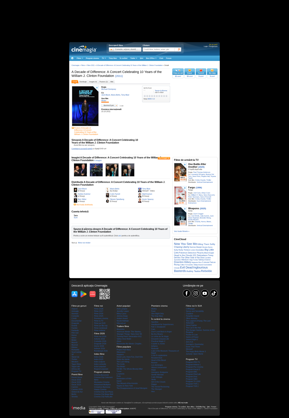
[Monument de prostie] (145, 96)
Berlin (73, 394)
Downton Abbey (182, 262)
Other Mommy (191, 318)
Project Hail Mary (124, 350)
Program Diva (191, 377)
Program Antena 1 (193, 365)
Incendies (200, 250)
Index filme (99, 354)
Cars (153, 329)
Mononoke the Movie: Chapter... (130, 344)
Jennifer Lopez (123, 311)
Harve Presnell (205, 197)
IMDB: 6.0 (151, 99)
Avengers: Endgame (159, 372)
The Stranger (156, 389)
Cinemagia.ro (84, 49)
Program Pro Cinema (194, 367)
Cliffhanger (190, 309)
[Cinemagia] (72, 58)
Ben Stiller (82, 199)
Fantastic (75, 330)
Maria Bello (114, 189)
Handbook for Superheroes (162, 324)
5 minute (205, 262)
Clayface (189, 314)
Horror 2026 (99, 346)
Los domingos (157, 365)
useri (178, 76)
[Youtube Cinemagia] (204, 293)
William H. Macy (197, 195)
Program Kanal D (193, 369)
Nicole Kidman (123, 321)
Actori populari (100, 367)
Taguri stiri (75, 367)
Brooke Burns (207, 247)
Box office (190, 407)
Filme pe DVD (100, 323)
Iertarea (154, 346)
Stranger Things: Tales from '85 (129, 334)
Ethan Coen (206, 193)
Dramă (202, 180)
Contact (106, 408)
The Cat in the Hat (193, 328)
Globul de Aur (77, 392)
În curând (123, 58)
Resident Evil (156, 358)
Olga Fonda (193, 260)
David (119, 381)
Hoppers (120, 354)
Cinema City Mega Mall (103, 394)
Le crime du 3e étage (160, 336)
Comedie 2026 (100, 341)
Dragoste (75, 323)
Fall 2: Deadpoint (158, 327)
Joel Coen (197, 193)
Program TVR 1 (192, 384)
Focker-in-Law (192, 335)
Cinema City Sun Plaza (103, 392)
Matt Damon (147, 194)
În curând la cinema (160, 319)
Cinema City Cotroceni (103, 377)
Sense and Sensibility (195, 311)
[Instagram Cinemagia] (195, 293)
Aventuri (74, 314)
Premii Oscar (76, 377)
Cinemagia (75, 65)
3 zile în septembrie (159, 355)
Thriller (208, 180)
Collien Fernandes (186, 265)
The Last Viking (123, 362)
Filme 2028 (98, 309)
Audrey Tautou (193, 271)
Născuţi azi (121, 323)
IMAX (96, 380)
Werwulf (189, 349)
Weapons (193, 208)
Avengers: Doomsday (195, 344)
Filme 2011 (91, 65)
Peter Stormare (193, 197)
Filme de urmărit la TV (186, 160)
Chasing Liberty (181, 247)
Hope (153, 370)
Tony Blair (146, 189)
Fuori (153, 311)
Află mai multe (183, 403)
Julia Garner (204, 216)
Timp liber (113, 58)
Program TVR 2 (192, 386)
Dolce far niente (123, 359)
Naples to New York (125, 386)
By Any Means (157, 334)
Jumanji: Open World (194, 354)
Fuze (119, 376)
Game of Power (192, 337)
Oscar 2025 (76, 382)
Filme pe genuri (78, 306)
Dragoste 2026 (100, 344)
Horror (203, 221)
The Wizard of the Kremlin (127, 383)
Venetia (74, 397)
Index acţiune (99, 362)
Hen (153, 391)
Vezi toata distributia (84, 205)
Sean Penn (196, 176)
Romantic (75, 350)
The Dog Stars (157, 316)
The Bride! (121, 367)
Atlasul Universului (159, 367)
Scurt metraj (76, 352)
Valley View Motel (124, 339)
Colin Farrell (115, 194)
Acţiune (74, 309)
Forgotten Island (192, 316)
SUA (76, 218)
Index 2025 (98, 359)
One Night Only (157, 314)
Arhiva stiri (75, 369)
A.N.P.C (133, 408)
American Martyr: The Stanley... (129, 332)
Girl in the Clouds (158, 382)
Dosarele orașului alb (160, 339)
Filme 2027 (98, 311)
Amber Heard (122, 318)
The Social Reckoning (160, 387)
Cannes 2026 (77, 389)
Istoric (73, 338)
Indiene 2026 (99, 348)
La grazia (120, 374)
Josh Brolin (195, 216)
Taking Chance (204, 260)
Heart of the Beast (158, 360)
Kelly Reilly (178, 250)
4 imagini (98, 160)
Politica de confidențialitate (119, 408)
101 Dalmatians (200, 255)
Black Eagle (209, 253)
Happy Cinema (100, 389)
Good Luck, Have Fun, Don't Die (130, 357)
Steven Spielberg (117, 199)
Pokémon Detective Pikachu (191, 253)
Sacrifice (154, 322)
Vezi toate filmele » (181, 231)
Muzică (74, 342)
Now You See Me (185, 243)
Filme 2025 (98, 316)
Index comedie (100, 364)
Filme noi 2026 (100, 336)
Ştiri (141, 58)
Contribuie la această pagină (81, 149)
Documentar (76, 321)
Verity (153, 379)
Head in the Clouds (183, 255)
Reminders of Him (124, 379)
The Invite (121, 364)
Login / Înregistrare (211, 46)
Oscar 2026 (76, 380)
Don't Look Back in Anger (161, 332)
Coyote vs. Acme (158, 344)
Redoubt (154, 348)
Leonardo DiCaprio (198, 174)
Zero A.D (189, 342)
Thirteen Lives (189, 250)
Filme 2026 (98, 314)
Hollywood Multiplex (102, 385)
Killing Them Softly (206, 244)
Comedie (75, 316)
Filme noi (98, 306)
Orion (119, 341)
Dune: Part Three (193, 347)
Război (74, 347)
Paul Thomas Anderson (201, 172)
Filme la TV (98, 321)
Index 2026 (98, 357)
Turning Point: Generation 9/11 (129, 336)
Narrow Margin (196, 247)
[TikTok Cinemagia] (214, 293)
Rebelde (206, 271)
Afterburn (185, 260)
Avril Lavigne (122, 309)
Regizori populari (101, 369)
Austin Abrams (193, 220)
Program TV (76, 371)
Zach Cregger (198, 214)
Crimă (197, 180)
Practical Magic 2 (158, 341)
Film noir (75, 333)
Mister (209, 221)
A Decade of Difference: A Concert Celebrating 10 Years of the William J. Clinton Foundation (129, 65)
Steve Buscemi (209, 195)
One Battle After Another (197, 165)
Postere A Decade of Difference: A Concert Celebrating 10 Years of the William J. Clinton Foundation (86, 131)
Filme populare (124, 347)
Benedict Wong (205, 218)
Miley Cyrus (121, 314)
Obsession (121, 352)
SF (72, 354)
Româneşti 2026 (101, 351)
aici (119, 236)
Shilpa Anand (198, 265)
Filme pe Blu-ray (100, 326)
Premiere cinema (101, 318)
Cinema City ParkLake (103, 397)
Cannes (74, 387)
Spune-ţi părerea (161, 90)
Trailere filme (123, 326)
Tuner (119, 371)
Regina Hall (205, 176)
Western (74, 362)
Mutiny (154, 309)
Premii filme (77, 374)
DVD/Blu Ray (200, 407)
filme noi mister (84, 243)
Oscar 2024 (76, 385)
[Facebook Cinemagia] (186, 293)
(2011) (119, 75)
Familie (74, 328)
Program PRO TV (193, 362)
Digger (154, 384)
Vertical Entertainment (205, 182)
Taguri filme (76, 364)
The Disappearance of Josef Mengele (132, 388)
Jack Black (82, 189)
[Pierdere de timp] (146, 96)
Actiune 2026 (99, 339)
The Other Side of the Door (192, 257)
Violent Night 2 (192, 339)
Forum (168, 58)
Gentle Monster (157, 375)
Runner (154, 363)
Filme (83, 65)
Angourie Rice (196, 262)
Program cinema (92, 58)
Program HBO (191, 379)
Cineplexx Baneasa (102, 387)
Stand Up (75, 357)
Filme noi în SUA (194, 306)
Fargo (191, 187)
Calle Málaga (156, 377)
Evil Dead (186, 267)
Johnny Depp (122, 316)
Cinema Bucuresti (101, 375)
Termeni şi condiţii (95, 408)
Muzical (74, 345)
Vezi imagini (163, 158)
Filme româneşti (100, 328)
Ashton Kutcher (84, 194)
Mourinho (120, 329)
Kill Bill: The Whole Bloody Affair (130, 369)
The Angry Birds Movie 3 (196, 351)
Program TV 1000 (193, 381)
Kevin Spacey (148, 199)
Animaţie (75, 311)
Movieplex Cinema (101, 382)
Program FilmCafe (193, 374)
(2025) (201, 167)
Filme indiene (99, 330)
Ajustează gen (109, 105)
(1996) (199, 187)
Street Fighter (191, 325)
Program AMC (191, 372)
